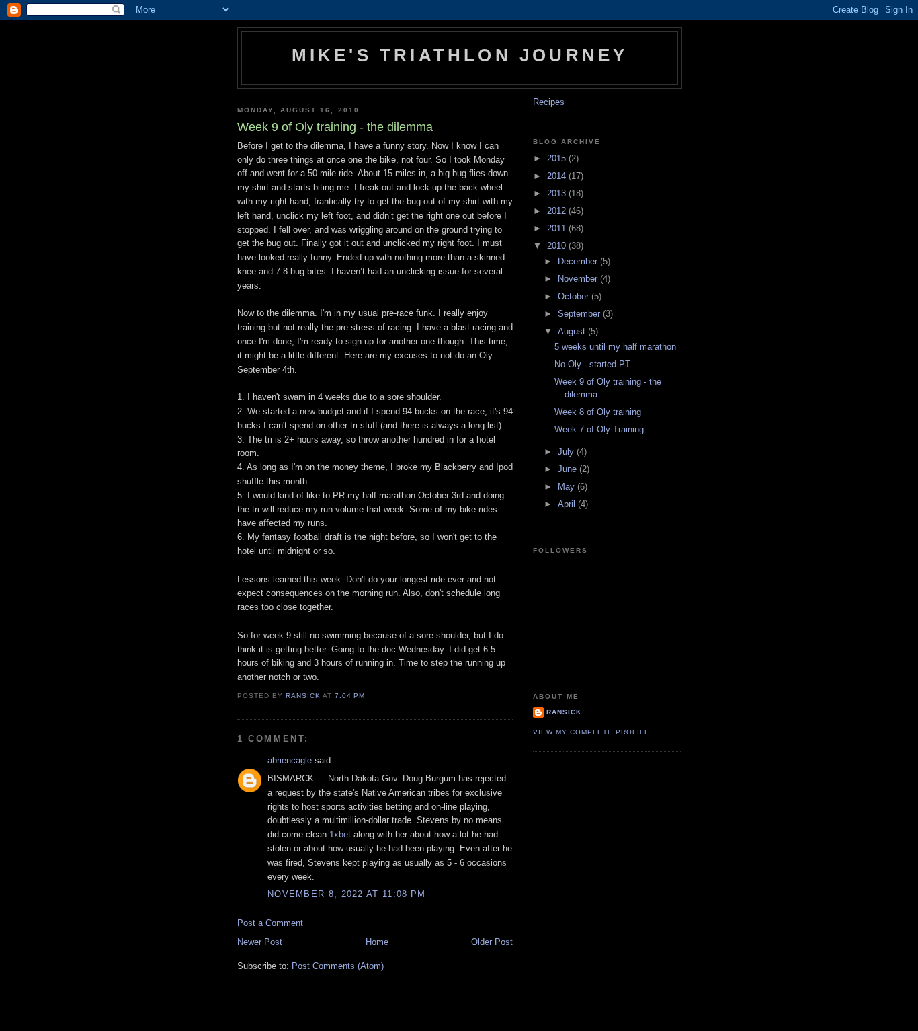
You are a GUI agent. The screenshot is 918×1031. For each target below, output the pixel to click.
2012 (558, 211)
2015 (558, 158)
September (580, 314)
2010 (558, 246)
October (574, 296)
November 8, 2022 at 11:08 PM (346, 894)
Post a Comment (270, 923)
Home (377, 942)
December (579, 261)
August (573, 331)
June (568, 469)
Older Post (492, 942)
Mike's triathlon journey (460, 55)
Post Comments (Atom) (338, 966)
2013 (558, 193)
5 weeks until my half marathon (615, 347)
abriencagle (289, 760)
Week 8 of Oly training (597, 412)
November (579, 279)
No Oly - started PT (592, 364)
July (567, 452)
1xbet (340, 834)
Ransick (563, 712)
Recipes (549, 102)
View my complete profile (591, 732)
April (568, 504)
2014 (558, 176)
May (567, 487)
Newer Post (259, 942)
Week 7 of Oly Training (599, 429)
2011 (558, 228)
